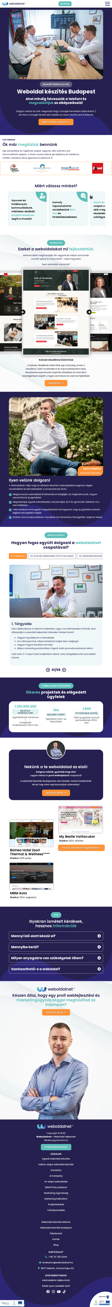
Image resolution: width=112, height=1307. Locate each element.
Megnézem (55, 383)
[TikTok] (64, 1291)
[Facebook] (48, 1291)
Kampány (56, 1170)
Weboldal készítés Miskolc (56, 1222)
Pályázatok (56, 1233)
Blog (56, 1244)
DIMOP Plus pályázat (56, 1187)
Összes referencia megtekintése (80, 847)
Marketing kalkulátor (56, 1198)
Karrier (56, 1239)
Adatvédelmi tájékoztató (56, 1280)
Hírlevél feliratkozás (56, 1147)
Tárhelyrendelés (56, 1210)
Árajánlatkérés (56, 1204)
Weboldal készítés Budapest (56, 1227)
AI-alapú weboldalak (56, 1181)
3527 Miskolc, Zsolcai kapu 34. (57, 1268)
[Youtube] (59, 1291)
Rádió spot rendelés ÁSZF (56, 1286)
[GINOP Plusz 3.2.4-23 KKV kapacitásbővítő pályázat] (12, 1303)
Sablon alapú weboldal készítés (56, 1164)
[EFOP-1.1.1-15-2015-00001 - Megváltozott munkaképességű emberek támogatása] (99, 1298)
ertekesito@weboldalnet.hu (57, 1262)
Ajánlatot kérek (55, 792)
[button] (89, 312)
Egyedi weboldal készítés (56, 1158)
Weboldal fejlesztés (65, 1136)
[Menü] (107, 4)
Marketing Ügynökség (56, 1193)
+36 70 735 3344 (57, 1256)
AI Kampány (56, 1175)
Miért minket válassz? (54, 122)
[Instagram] (53, 1291)
